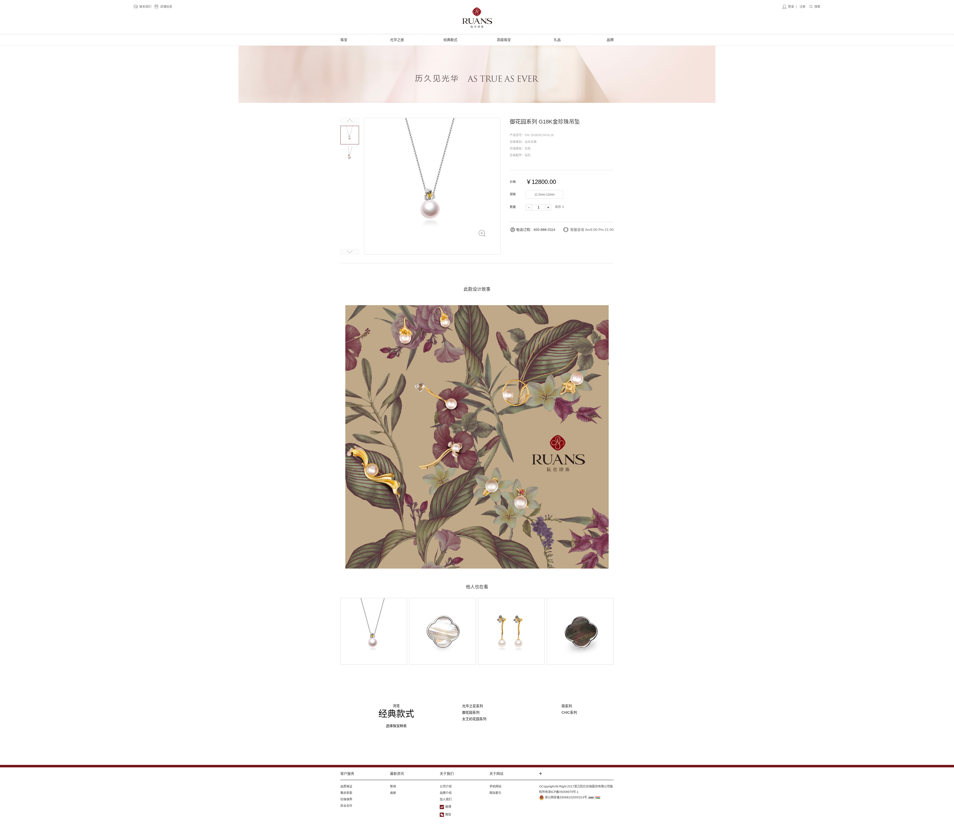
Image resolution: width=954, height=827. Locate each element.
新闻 (393, 786)
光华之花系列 (472, 706)
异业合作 (346, 806)
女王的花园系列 (474, 719)
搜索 (817, 6)
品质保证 (346, 786)
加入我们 (446, 799)
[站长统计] (594, 797)
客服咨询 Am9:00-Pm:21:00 (592, 230)
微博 (448, 807)
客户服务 (347, 774)
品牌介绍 (446, 793)
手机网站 (495, 786)
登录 (791, 6)
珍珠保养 (346, 799)
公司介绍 (446, 786)
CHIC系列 (569, 712)
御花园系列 (470, 712)
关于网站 (496, 774)
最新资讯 (397, 774)
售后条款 (346, 793)
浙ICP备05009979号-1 (563, 792)
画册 (393, 793)
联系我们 (145, 6)
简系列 (566, 706)
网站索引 (495, 793)
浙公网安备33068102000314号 (565, 797)
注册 (802, 6)
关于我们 (447, 774)
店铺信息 (166, 6)
